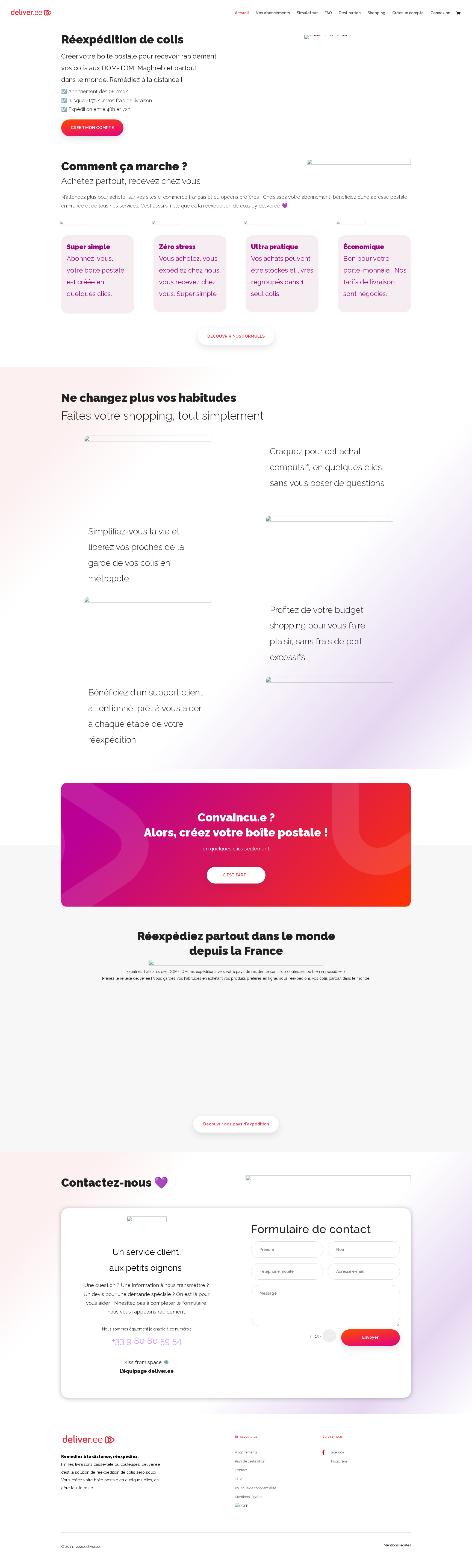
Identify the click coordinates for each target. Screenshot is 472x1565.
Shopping (376, 13)
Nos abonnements (273, 13)
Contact (241, 1470)
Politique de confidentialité (255, 1488)
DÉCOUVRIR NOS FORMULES (236, 336)
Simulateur (307, 13)
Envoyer (370, 1337)
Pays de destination (250, 1461)
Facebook (337, 1452)
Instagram (339, 1461)
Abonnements (246, 1452)
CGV (238, 1479)
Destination (350, 13)
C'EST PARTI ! (236, 875)
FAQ (328, 13)
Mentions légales (248, 1497)
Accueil (242, 13)
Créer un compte (408, 13)
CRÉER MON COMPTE (92, 127)
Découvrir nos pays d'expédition (236, 1124)
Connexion (440, 13)
